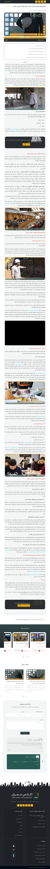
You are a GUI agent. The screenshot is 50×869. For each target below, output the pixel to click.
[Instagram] (29, 805)
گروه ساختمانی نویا (18, 835)
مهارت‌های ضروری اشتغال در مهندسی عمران (35, 51)
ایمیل (23, 711)
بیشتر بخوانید (29, 691)
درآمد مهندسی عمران (19, 364)
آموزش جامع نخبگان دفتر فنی (40, 643)
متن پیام (41, 719)
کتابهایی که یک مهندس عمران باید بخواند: (35, 54)
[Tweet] (27, 37)
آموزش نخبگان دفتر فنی (40, 373)
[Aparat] (21, 805)
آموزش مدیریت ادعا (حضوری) (39, 852)
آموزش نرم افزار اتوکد (41, 416)
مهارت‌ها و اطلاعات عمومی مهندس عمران (36, 48)
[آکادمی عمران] (8, 2)
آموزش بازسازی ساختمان (40, 858)
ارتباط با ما (20, 832)
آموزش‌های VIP (19, 822)
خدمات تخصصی (19, 819)
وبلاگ (30, 10)
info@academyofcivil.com (37, 827)
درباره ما (20, 828)
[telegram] (25, 37)
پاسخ (9, 750)
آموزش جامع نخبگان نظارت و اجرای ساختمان (22, 643)
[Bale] (18, 805)
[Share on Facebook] (29, 37)
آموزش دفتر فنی (20, 761)
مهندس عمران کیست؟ (39, 45)
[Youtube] (23, 805)
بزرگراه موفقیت (35, 10)
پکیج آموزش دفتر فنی (31, 552)
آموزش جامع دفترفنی (41, 849)
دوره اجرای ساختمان (30, 761)
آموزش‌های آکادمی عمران (34, 571)
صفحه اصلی (20, 815)
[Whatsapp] (32, 805)
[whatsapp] (23, 37)
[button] (27, 657)
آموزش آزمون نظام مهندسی (40, 855)
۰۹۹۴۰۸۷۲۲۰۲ (40, 823)
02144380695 (40, 820)
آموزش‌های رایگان (41, 862)
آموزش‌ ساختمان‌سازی (41, 845)
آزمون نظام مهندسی (27, 442)
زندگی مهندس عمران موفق (34, 574)
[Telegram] (26, 805)
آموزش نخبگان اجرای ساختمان (33, 310)
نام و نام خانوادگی (39, 711)
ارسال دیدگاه (25, 733)
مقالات (21, 825)
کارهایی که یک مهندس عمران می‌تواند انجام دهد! (34, 57)
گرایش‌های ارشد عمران (15, 129)
